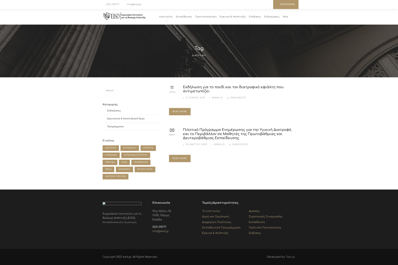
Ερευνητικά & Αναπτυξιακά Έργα (126, 118)
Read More (180, 111)
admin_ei (217, 98)
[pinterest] (113, 229)
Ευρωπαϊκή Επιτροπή (136, 155)
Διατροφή (110, 148)
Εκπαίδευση (184, 16)
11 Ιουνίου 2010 (195, 98)
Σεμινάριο (124, 169)
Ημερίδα (110, 162)
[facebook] (254, 4)
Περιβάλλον (141, 162)
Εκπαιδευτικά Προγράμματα (221, 227)
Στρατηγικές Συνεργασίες (265, 216)
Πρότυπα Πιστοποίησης (265, 227)
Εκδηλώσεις (272, 16)
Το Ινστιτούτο (211, 211)
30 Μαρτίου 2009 (197, 144)
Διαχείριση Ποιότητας (216, 222)
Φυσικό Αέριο (145, 169)
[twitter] (263, 4)
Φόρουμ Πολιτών (115, 176)
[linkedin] (258, 4)
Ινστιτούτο (166, 16)
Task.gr (290, 257)
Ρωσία (108, 169)
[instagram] (268, 4)
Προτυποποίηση (206, 16)
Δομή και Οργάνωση (215, 216)
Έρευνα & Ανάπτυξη (233, 16)
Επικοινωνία (287, 4)
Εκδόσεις (255, 16)
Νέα (285, 16)
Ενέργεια (148, 148)
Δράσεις (254, 211)
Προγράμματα (115, 126)
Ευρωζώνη (111, 155)
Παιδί (124, 162)
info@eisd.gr (134, 4)
